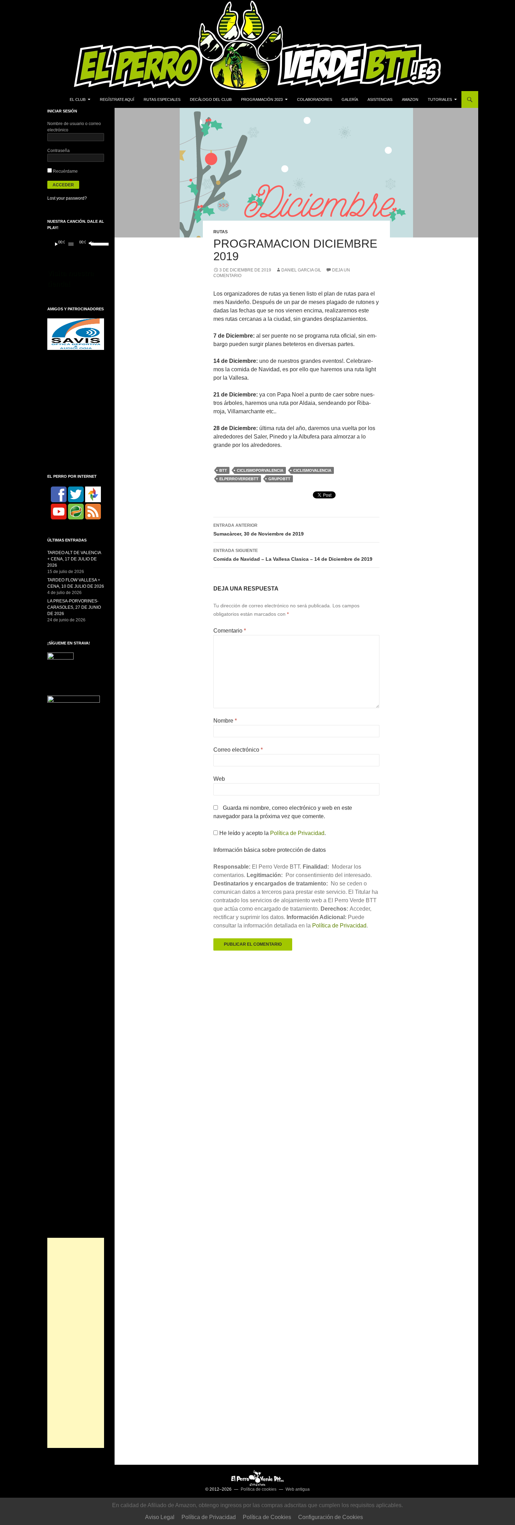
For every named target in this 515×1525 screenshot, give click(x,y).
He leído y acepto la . (272, 833)
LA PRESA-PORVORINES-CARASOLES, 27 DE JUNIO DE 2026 (74, 607)
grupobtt (279, 479)
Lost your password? (67, 198)
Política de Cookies (267, 1517)
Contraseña (58, 150)
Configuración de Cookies (330, 1517)
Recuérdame (65, 171)
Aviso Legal (159, 1517)
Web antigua (298, 1489)
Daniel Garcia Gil (301, 270)
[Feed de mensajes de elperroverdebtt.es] (93, 511)
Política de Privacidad (297, 833)
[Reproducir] (56, 244)
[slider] (96, 243)
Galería (350, 99)
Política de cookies (258, 1489)
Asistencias (380, 99)
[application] (75, 244)
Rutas (220, 231)
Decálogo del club (211, 99)
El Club (77, 99)
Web (219, 779)
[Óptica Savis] (75, 333)
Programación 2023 (262, 99)
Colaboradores (314, 99)
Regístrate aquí (117, 99)
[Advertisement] (75, 1343)
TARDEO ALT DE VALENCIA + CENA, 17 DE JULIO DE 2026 (74, 559)
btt (223, 470)
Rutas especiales (162, 99)
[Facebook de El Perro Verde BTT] (58, 494)
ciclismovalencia (312, 470)
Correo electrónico (238, 750)
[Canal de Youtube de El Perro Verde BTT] (58, 511)
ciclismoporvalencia (260, 470)
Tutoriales (440, 99)
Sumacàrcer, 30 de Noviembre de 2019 (258, 530)
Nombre (225, 721)
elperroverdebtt (239, 479)
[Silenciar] (90, 244)
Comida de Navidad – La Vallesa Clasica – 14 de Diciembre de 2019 (292, 555)
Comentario (229, 631)
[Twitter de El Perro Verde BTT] (75, 494)
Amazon (410, 99)
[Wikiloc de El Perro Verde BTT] (75, 511)
